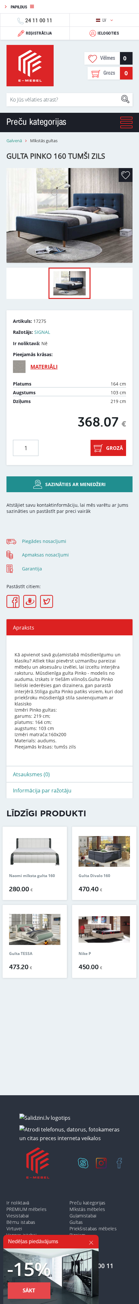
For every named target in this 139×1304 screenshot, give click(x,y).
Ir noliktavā (17, 1203)
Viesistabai (17, 1216)
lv (105, 20)
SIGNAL (42, 332)
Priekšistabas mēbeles (93, 1228)
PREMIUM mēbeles (26, 1209)
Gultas (76, 1222)
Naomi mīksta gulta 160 (32, 875)
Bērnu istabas (21, 1222)
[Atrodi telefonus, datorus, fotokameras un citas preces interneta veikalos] (71, 1133)
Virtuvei (14, 1228)
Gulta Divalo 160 (94, 875)
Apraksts (23, 627)
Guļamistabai (83, 1216)
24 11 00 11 (38, 20)
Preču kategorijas (88, 1203)
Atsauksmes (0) (31, 774)
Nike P (85, 953)
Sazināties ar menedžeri (75, 484)
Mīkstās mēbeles (87, 1209)
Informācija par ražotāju (42, 790)
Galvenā (14, 140)
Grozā (114, 448)
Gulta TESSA (20, 953)
